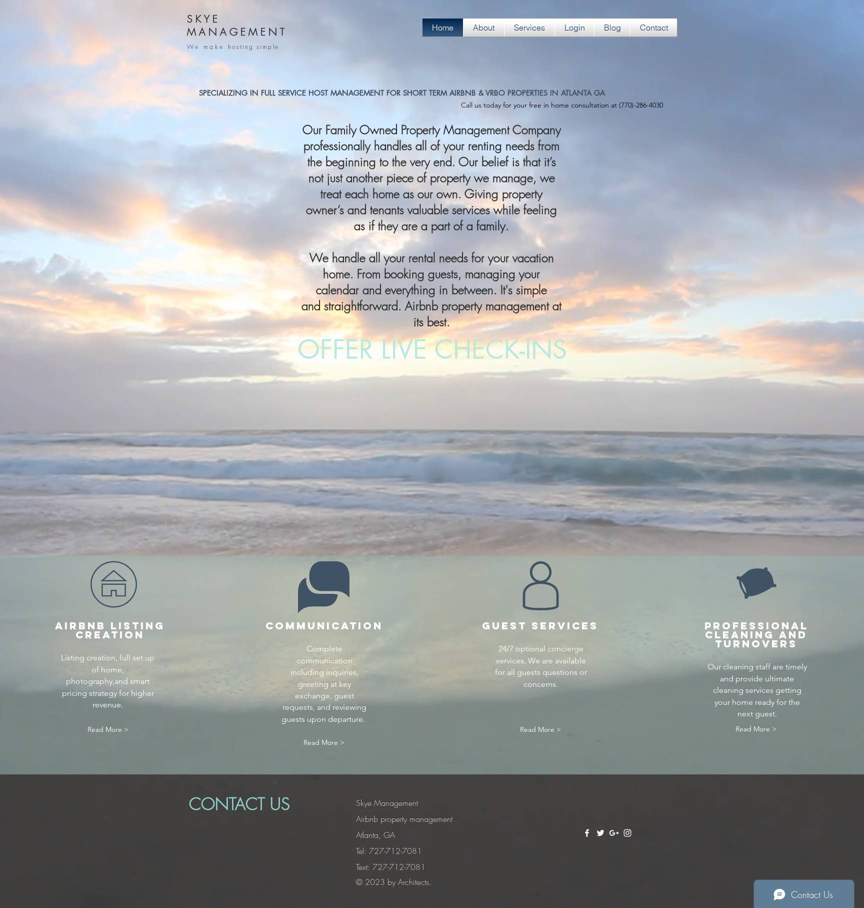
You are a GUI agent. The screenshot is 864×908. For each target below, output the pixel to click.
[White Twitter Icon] (601, 833)
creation (101, 657)
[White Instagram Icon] (627, 833)
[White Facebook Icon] (587, 833)
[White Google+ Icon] (614, 833)
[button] (562, 105)
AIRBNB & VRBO (477, 93)
